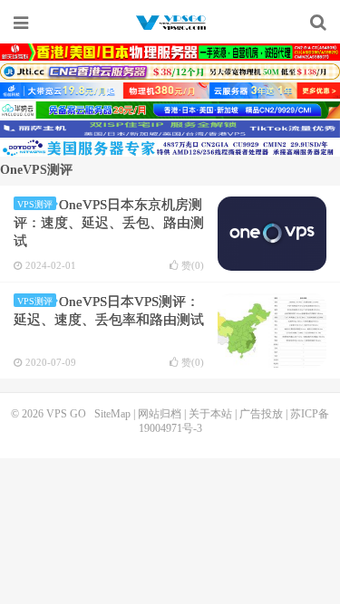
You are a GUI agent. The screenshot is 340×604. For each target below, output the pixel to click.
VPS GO (170, 23)
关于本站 (210, 413)
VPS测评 (35, 204)
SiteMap (112, 413)
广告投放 (261, 413)
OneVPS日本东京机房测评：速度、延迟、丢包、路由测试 (109, 222)
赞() (192, 266)
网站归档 (159, 413)
